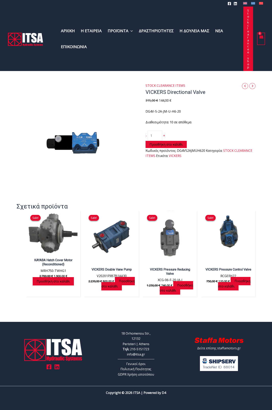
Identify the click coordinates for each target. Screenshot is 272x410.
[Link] (57, 367)
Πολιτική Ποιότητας (135, 369)
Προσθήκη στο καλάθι (166, 144)
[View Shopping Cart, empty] (261, 39)
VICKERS (175, 156)
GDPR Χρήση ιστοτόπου (136, 374)
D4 (164, 393)
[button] (130, 31)
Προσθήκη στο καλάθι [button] (53, 281)
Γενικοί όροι (136, 364)
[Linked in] (235, 3)
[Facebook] (229, 3)
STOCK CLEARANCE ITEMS (165, 85)
